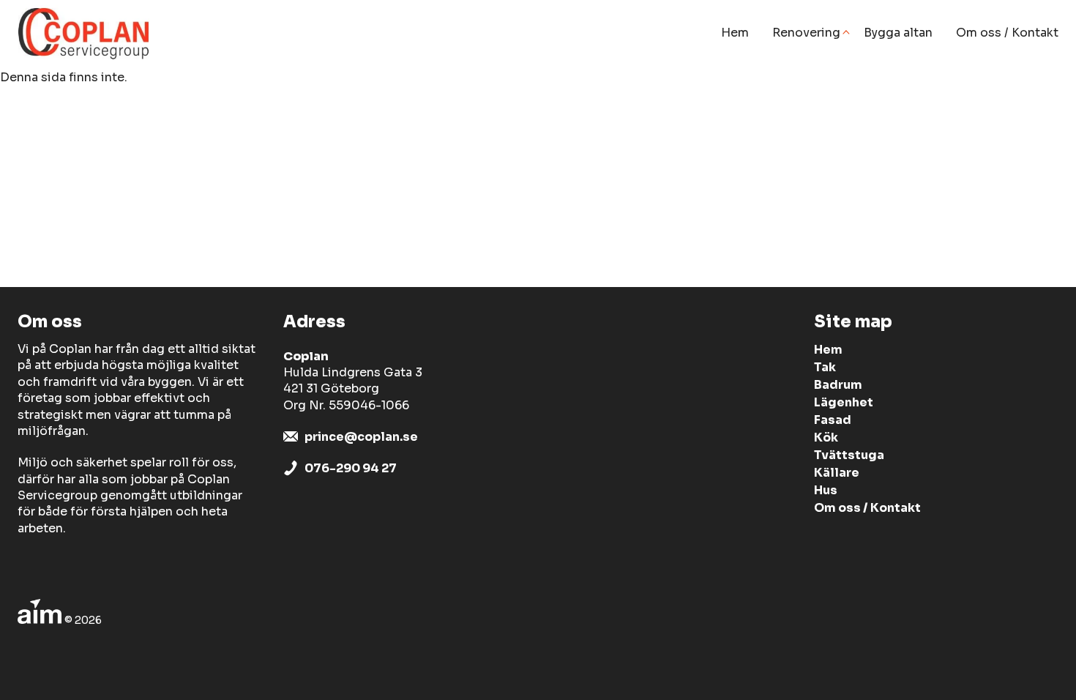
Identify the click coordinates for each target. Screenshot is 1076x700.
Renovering (806, 32)
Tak (825, 367)
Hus (825, 490)
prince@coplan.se (361, 436)
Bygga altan (898, 32)
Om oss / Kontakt (1007, 32)
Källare (836, 472)
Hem (735, 32)
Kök (826, 437)
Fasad (832, 420)
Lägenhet (843, 402)
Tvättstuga (849, 455)
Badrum (838, 384)
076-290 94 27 (351, 468)
